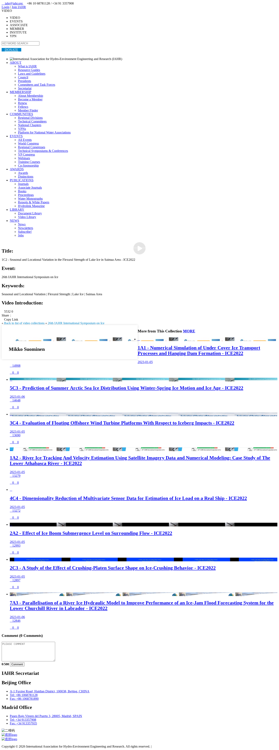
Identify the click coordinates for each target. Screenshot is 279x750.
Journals (23, 184)
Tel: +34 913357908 (23, 719)
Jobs (21, 235)
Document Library (30, 213)
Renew (22, 103)
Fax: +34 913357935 (23, 723)
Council (23, 77)
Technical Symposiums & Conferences (43, 151)
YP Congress (26, 154)
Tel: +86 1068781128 (24, 695)
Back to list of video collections (24, 323)
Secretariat (24, 88)
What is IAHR (27, 66)
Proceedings (26, 195)
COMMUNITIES (21, 114)
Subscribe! (25, 231)
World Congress (28, 143)
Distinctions (25, 176)
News (22, 224)
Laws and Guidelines (31, 73)
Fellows (23, 106)
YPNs (22, 128)
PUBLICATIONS (21, 180)
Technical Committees (32, 121)
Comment (17, 664)
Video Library (27, 217)
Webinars (24, 158)
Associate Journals (30, 187)
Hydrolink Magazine (31, 206)
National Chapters (29, 125)
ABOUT (15, 62)
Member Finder (28, 110)
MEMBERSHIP (20, 92)
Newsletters (25, 228)
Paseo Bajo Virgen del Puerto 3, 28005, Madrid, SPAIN (46, 716)
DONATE (11, 49)
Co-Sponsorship (28, 165)
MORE (189, 331)
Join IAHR (19, 7)
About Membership (30, 95)
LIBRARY (17, 209)
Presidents (24, 81)
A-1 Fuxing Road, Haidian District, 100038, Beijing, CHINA (49, 691)
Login (5, 7)
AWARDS (17, 169)
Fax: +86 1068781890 (24, 698)
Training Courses (29, 162)
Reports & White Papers (33, 202)
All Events (25, 140)
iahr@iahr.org (12, 3)
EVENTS (16, 136)
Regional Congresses (31, 147)
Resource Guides (29, 70)
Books (22, 191)
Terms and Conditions (166, 746)
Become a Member (30, 99)
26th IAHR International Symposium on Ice (76, 323)
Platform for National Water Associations (44, 132)
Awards (23, 173)
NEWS (14, 220)
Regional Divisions (30, 117)
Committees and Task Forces (36, 84)
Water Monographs (30, 198)
